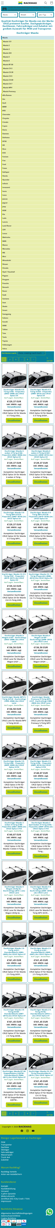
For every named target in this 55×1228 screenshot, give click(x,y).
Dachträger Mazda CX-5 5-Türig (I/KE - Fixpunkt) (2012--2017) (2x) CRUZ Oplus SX (14, 577)
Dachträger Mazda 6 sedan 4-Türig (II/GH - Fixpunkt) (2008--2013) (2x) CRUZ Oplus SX (41, 454)
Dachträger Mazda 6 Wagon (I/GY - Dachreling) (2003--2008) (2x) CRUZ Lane (14, 639)
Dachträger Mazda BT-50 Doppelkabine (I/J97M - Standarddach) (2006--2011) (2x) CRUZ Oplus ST (14, 1074)
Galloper (5, 172)
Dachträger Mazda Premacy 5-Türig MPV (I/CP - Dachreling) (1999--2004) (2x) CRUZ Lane (41, 700)
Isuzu (4, 191)
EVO (4, 153)
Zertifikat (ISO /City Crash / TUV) (15, 1198)
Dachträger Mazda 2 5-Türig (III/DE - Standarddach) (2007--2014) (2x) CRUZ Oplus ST (14, 1013)
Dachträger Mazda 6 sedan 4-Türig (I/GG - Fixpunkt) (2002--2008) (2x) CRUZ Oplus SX (14, 454)
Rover (4, 291)
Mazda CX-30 (8, 72)
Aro (3, 99)
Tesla (4, 337)
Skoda (4, 306)
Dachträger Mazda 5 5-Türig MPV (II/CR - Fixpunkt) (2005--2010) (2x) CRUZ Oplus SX (14, 516)
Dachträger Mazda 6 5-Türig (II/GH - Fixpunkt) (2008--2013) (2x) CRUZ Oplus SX (41, 393)
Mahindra (6, 237)
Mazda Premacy (9, 91)
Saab (4, 295)
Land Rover (6, 226)
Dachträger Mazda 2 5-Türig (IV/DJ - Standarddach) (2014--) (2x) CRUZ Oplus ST (40, 1013)
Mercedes (6, 249)
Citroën (5, 122)
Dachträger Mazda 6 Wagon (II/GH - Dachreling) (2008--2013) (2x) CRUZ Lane (41, 639)
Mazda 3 (6, 49)
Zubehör (5, 1160)
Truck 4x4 (5, 1157)
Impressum (6, 1201)
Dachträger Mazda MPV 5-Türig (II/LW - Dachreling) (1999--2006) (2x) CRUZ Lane (14, 700)
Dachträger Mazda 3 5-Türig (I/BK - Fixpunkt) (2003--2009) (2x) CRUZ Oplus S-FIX (14, 764)
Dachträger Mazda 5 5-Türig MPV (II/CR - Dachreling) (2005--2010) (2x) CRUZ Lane (41, 890)
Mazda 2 (6, 45)
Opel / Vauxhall (8, 272)
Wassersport (6, 1154)
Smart (4, 310)
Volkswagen (7, 345)
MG (3, 253)
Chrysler (5, 118)
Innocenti (6, 187)
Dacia (4, 130)
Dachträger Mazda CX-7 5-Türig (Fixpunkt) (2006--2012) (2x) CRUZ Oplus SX (41, 576)
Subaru (5, 318)
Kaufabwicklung (8, 1188)
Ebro (4, 149)
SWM (4, 325)
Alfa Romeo (6, 95)
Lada (4, 218)
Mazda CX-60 (8, 80)
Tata (4, 333)
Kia (3, 214)
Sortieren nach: (9, 353)
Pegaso (5, 276)
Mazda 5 (6, 57)
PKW (3, 1142)
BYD (4, 110)
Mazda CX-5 (7, 76)
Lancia (5, 222)
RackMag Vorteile (9, 1171)
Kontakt (4, 1186)
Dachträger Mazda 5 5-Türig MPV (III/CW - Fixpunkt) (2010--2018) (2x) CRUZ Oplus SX (41, 516)
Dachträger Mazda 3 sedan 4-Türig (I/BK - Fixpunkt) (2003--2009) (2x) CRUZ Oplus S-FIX (14, 826)
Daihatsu (6, 137)
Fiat (3, 160)
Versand (5, 1191)
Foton (4, 168)
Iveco (4, 195)
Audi (4, 103)
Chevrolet (6, 114)
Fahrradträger (7, 1152)
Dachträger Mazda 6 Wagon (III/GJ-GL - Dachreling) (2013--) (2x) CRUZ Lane (14, 890)
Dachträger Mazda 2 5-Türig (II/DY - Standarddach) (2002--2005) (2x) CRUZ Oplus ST (14, 951)
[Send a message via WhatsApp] (49, 1212)
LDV (4, 229)
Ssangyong (6, 314)
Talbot (4, 329)
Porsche (5, 283)
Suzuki (5, 322)
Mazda (5, 38)
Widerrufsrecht (8, 1196)
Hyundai (5, 180)
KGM (4, 210)
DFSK (4, 141)
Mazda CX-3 (7, 68)
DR (3, 145)
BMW (4, 107)
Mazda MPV (7, 87)
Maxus (5, 245)
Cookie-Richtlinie (8, 1218)
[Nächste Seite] (33, 359)
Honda (5, 176)
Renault (5, 287)
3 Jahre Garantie (8, 1193)
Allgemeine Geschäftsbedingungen (16, 1213)
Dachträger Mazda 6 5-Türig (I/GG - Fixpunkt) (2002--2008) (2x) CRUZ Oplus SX (14, 393)
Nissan (5, 264)
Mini (4, 256)
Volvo (4, 348)
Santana (5, 299)
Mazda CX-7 (7, 84)
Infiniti (5, 183)
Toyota (5, 341)
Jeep (4, 206)
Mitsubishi (6, 260)
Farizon (5, 157)
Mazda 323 (7, 53)
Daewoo (5, 134)
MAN (4, 241)
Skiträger (5, 1149)
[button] (46, 3)
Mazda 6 (6, 61)
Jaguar (4, 203)
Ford (4, 164)
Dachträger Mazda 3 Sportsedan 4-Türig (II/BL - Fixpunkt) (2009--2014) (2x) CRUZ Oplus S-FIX (41, 826)
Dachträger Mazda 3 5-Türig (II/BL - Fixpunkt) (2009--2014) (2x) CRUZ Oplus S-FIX (40, 764)
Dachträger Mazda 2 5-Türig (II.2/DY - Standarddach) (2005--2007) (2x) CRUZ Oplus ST (40, 951)
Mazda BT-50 (8, 64)
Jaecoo (4, 199)
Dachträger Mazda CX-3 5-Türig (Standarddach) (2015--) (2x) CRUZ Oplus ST (41, 1073)
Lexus (4, 233)
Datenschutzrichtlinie (10, 1215)
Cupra (4, 126)
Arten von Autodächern (11, 1174)
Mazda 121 (7, 41)
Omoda (5, 268)
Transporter (6, 1144)
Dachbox (5, 1147)
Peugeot (5, 279)
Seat (4, 302)
